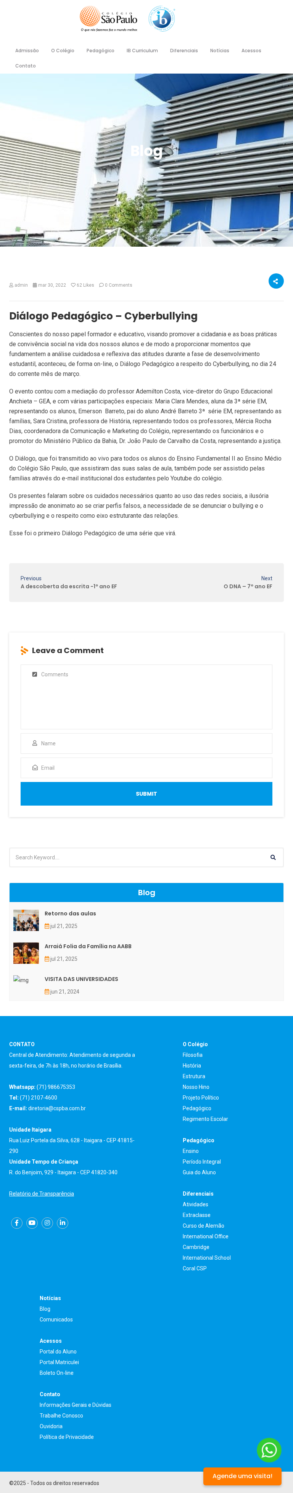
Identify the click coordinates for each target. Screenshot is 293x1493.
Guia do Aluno (199, 1172)
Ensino (191, 1151)
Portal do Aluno (58, 1352)
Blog (45, 1309)
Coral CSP (195, 1268)
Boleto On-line (57, 1373)
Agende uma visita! (242, 1476)
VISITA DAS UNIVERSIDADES (81, 979)
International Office (206, 1236)
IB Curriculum (142, 50)
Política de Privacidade (67, 1437)
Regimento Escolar (205, 1119)
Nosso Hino (196, 1087)
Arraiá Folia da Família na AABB (88, 946)
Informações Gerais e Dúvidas (75, 1405)
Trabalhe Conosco (61, 1416)
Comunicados (56, 1319)
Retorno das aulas (70, 913)
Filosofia (193, 1055)
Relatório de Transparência (41, 1194)
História (192, 1066)
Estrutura (194, 1076)
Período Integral (202, 1162)
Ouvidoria (51, 1426)
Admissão (27, 50)
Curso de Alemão (203, 1226)
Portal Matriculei (59, 1362)
